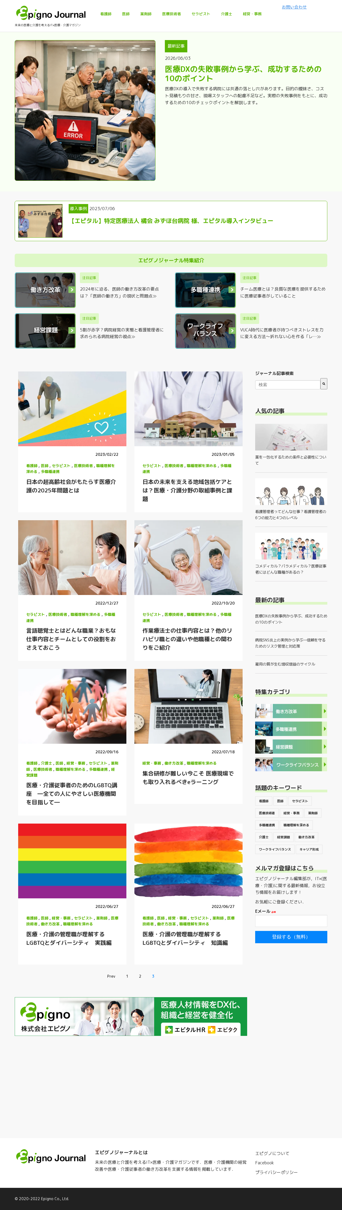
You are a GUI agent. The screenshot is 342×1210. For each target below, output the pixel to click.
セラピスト (61, 465)
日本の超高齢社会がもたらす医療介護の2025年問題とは (71, 486)
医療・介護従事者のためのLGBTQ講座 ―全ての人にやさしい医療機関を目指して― (71, 793)
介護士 (46, 763)
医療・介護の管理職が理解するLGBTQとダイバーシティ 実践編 (69, 938)
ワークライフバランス (275, 849)
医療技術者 (83, 465)
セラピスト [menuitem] (201, 13)
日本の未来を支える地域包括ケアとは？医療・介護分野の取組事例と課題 (187, 490)
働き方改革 (174, 763)
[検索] (323, 383)
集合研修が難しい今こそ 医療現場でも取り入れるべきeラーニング (188, 777)
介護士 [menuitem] (226, 13)
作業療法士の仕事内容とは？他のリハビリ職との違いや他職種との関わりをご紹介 (187, 639)
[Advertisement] (291, 1031)
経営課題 (283, 837)
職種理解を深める (202, 465)
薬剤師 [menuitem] (145, 13)
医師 (44, 465)
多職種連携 (50, 471)
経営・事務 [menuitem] (252, 13)
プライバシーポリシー (276, 1172)
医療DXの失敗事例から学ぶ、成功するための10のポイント (243, 74)
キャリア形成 (309, 849)
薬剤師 (101, 918)
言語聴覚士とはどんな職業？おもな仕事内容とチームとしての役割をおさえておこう (71, 639)
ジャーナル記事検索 (274, 373)
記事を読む (72, 408)
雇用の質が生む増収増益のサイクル (285, 664)
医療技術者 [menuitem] (171, 13)
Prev (111, 976)
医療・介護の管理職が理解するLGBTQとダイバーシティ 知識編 (185, 938)
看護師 (31, 465)
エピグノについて (272, 1153)
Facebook (264, 1163)
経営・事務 (76, 763)
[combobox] (287, 384)
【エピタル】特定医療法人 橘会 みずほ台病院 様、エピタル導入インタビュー (171, 221)
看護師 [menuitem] (105, 13)
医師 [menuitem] (126, 13)
